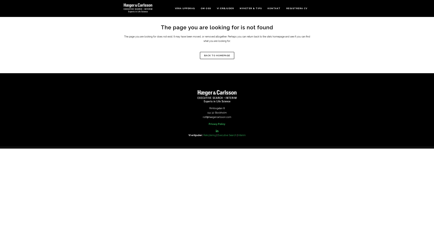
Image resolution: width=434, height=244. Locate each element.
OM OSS (206, 8)
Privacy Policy (217, 124)
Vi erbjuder (225, 8)
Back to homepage (217, 55)
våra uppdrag (185, 8)
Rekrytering (209, 135)
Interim (242, 135)
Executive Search (227, 135)
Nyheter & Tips (251, 8)
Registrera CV (297, 8)
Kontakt (274, 8)
